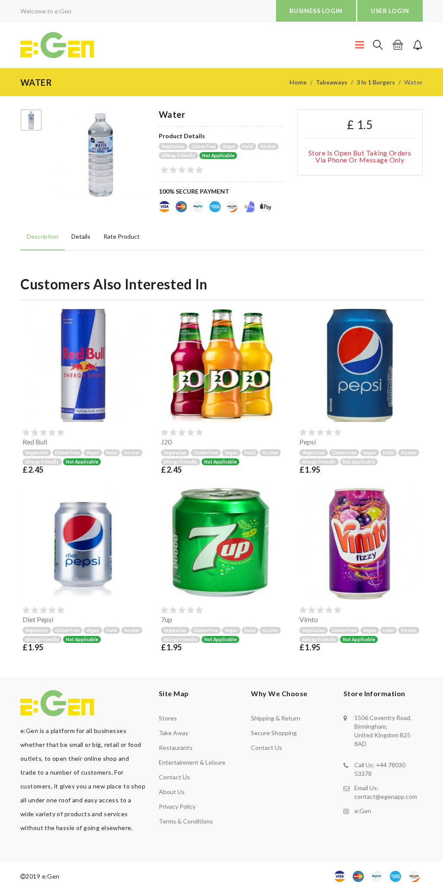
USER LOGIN (390, 10)
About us (172, 791)
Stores (168, 718)
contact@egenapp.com (385, 796)
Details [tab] (80, 236)
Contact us (174, 777)
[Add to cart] (137, 381)
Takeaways (331, 82)
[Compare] (137, 413)
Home (298, 82)
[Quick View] (137, 397)
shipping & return (275, 718)
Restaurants (176, 747)
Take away (173, 732)
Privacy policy (177, 806)
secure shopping (274, 732)
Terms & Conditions (186, 821)
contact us (266, 747)
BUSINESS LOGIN (316, 10)
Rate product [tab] (121, 236)
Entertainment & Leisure (192, 762)
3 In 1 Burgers (375, 82)
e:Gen (362, 810)
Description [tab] (42, 236)
